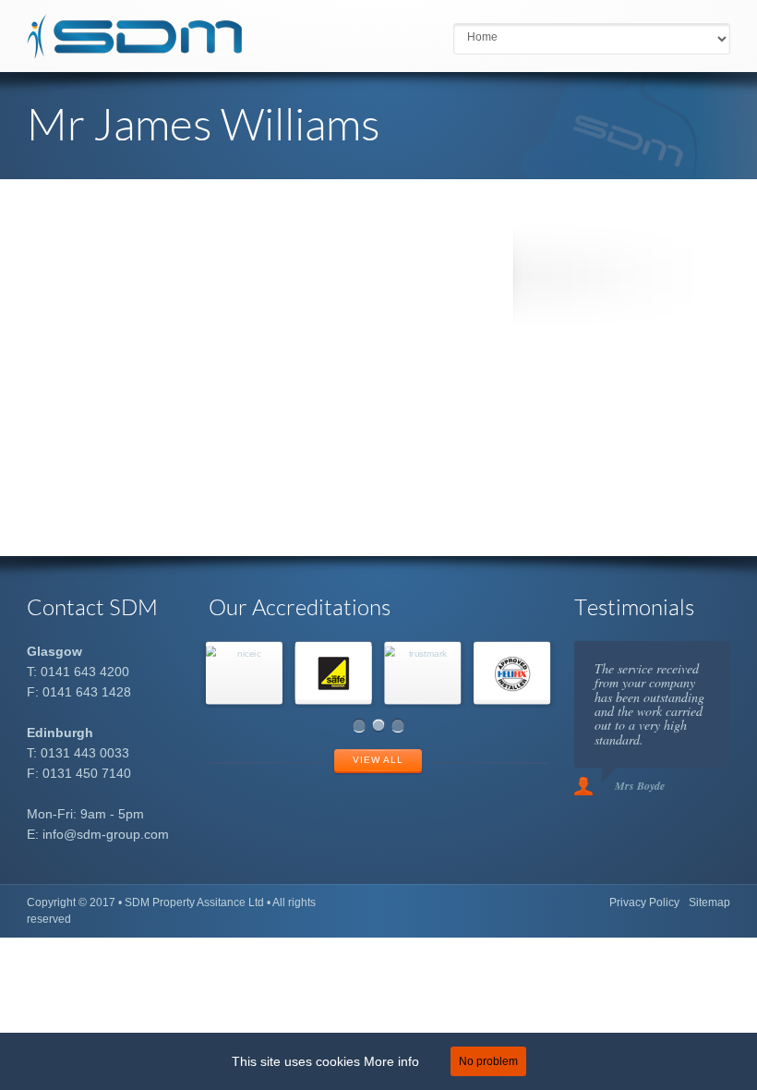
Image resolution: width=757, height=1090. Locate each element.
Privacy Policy (644, 902)
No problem (488, 1061)
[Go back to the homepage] (134, 51)
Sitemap (709, 902)
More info (391, 1061)
